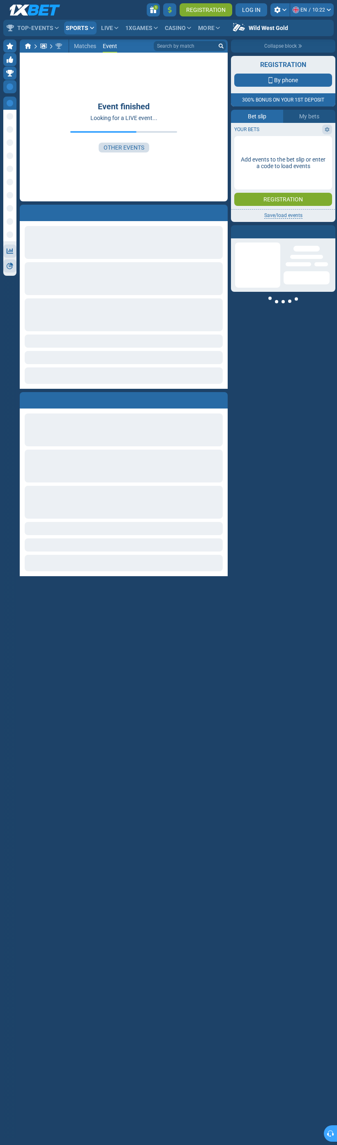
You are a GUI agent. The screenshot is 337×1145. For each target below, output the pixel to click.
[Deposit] (169, 9)
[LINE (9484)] (28, 46)
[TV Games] (43, 46)
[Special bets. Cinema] (59, 46)
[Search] (221, 46)
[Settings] (280, 9)
